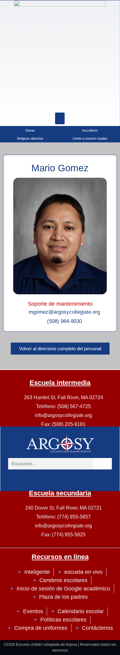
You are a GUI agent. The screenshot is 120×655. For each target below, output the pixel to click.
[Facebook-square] (60, 103)
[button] (60, 118)
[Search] (75, 103)
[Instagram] (44, 103)
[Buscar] (102, 463)
